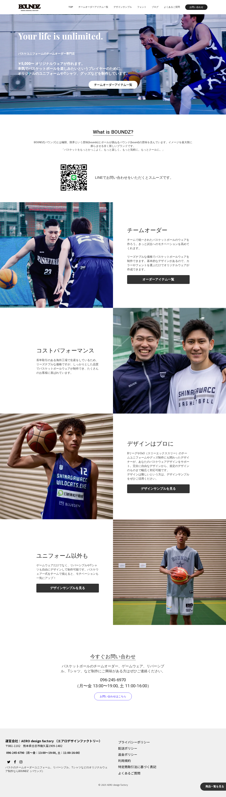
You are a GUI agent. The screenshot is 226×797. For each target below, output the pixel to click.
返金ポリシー (127, 754)
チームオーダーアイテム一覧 (93, 7)
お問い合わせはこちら (113, 696)
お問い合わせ (196, 7)
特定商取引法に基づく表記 (137, 766)
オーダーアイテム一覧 (158, 279)
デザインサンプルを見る (158, 488)
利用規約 (124, 760)
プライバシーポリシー (134, 742)
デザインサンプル (123, 7)
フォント (141, 7)
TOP (71, 7)
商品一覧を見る (215, 786)
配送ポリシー (127, 748)
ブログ (155, 7)
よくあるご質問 (172, 7)
